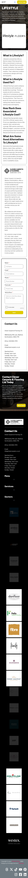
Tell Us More (8, 292)
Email (6, 270)
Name (6, 263)
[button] (15, 2)
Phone (7, 277)
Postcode (8, 285)
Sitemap (21, 863)
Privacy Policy (16, 861)
